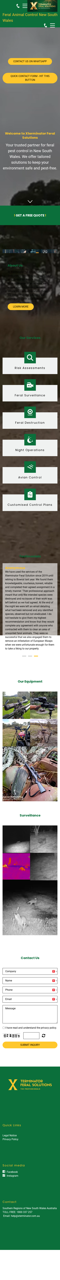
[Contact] (18, 6)
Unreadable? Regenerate (43, 1043)
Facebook (12, 1179)
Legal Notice (10, 1143)
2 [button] (30, 663)
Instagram (12, 1183)
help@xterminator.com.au (25, 1223)
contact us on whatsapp (30, 61)
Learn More (20, 306)
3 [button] (36, 663)
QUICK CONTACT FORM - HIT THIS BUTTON (30, 78)
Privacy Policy (10, 1146)
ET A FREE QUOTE (30, 215)
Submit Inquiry (30, 1052)
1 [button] (24, 663)
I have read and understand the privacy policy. (31, 1035)
